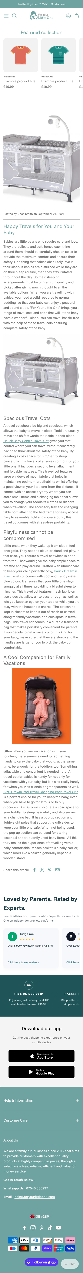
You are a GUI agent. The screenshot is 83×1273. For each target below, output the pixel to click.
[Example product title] (20, 55)
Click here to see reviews (23, 962)
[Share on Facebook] (34, 870)
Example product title (19, 81)
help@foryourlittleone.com (34, 1197)
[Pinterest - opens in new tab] (41, 1227)
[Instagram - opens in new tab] (33, 1227)
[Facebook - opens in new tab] (24, 1227)
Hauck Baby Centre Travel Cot (26, 441)
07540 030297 (37, 1188)
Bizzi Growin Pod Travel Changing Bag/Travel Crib (40, 792)
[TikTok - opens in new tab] (50, 1227)
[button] (6, 15)
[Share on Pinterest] (50, 870)
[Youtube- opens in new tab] (58, 1227)
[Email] (57, 870)
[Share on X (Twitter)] (42, 870)
